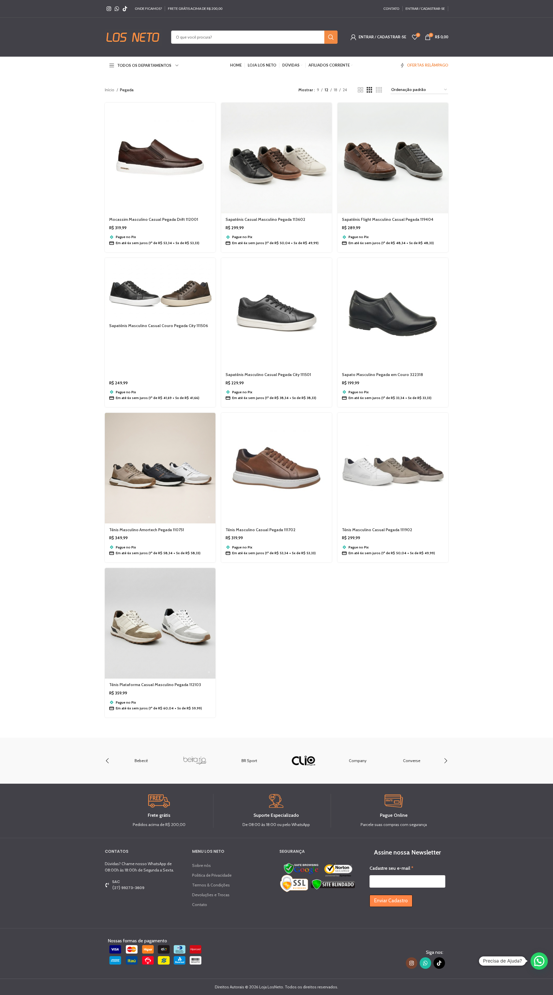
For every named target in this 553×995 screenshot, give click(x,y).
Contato (199, 904)
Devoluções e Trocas (211, 894)
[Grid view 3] (369, 90)
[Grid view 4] (379, 90)
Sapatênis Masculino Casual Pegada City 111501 (268, 374)
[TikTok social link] (125, 8)
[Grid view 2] (360, 90)
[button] (446, 760)
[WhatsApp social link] (117, 8)
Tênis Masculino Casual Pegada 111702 (261, 529)
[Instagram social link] (109, 8)
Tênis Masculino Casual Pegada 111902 (377, 529)
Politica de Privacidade (212, 875)
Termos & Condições (211, 885)
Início (110, 89)
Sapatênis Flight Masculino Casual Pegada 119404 (387, 219)
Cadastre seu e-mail (391, 868)
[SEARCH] (331, 37)
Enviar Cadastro (391, 900)
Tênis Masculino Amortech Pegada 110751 (146, 529)
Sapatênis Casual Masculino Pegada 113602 (265, 219)
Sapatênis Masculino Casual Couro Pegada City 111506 (158, 325)
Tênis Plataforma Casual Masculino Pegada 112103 (155, 684)
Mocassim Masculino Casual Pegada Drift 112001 (153, 219)
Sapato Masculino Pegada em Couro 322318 (382, 374)
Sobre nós (201, 865)
